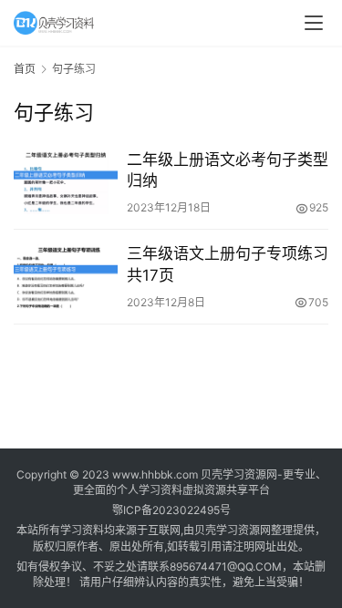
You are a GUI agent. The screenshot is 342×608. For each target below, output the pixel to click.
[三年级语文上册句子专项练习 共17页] (66, 275)
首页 (25, 69)
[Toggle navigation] (314, 22)
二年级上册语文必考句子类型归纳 (227, 170)
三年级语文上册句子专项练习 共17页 (227, 263)
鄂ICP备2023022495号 (171, 510)
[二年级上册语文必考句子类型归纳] (66, 181)
